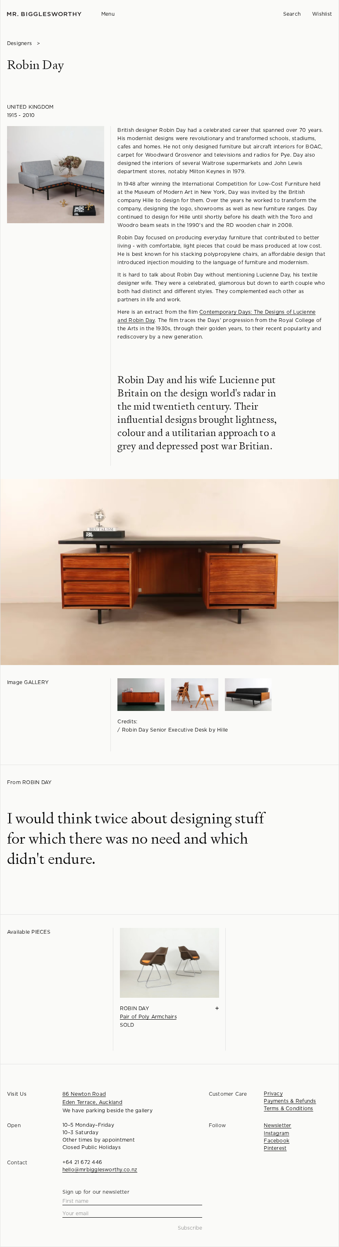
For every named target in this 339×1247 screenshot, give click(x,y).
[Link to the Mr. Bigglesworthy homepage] (44, 14)
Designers (19, 43)
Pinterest (275, 1148)
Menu (108, 14)
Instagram (276, 1133)
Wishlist (322, 14)
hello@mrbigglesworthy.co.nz (99, 1169)
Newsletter (277, 1125)
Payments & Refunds (290, 1101)
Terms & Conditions (288, 1108)
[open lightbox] (55, 174)
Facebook (276, 1140)
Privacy (273, 1093)
